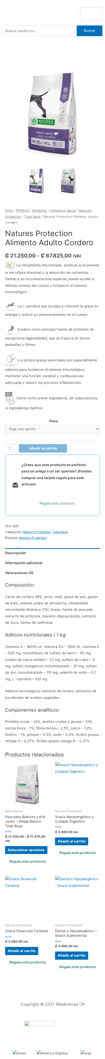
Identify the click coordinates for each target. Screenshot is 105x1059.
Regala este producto (57, 503)
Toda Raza (32, 217)
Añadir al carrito (43, 448)
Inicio (9, 210)
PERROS (22, 210)
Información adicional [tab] (23, 563)
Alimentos (39, 210)
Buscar (89, 31)
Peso (53, 421)
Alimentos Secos (63, 210)
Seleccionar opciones (26, 850)
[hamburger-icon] (91, 14)
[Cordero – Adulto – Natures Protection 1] (52, 113)
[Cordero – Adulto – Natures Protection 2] (68, 181)
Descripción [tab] (15, 553)
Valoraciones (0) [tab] (19, 573)
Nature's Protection (37, 532)
